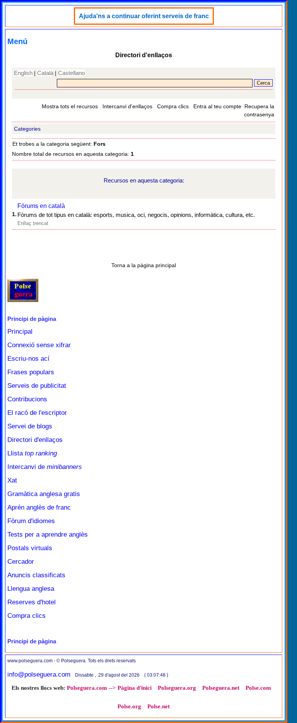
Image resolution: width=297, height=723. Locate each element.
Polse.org (129, 706)
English (23, 73)
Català (45, 73)
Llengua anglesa (30, 588)
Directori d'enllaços (35, 439)
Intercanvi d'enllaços (127, 106)
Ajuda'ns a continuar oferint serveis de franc (144, 16)
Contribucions (27, 399)
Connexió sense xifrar (39, 345)
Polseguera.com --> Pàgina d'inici (109, 688)
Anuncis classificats (36, 575)
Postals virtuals (29, 548)
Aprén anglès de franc (39, 507)
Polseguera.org (177, 688)
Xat (12, 480)
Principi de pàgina (31, 318)
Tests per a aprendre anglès (47, 534)
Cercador (20, 561)
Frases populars (30, 372)
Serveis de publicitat (36, 385)
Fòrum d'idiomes (31, 521)
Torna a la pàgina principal (143, 265)
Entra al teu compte (217, 106)
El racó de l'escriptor (37, 412)
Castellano (71, 73)
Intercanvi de (44, 467)
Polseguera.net (220, 688)
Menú (17, 41)
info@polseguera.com (38, 674)
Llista (32, 453)
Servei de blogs (29, 426)
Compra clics (173, 106)
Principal (19, 331)
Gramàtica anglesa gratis (43, 494)
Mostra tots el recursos (70, 106)
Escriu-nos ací (28, 358)
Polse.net (158, 706)
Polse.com (258, 688)
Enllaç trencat (32, 223)
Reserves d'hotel (31, 602)
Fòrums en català (41, 206)
